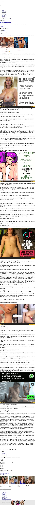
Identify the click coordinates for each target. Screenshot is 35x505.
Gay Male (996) (4, 14)
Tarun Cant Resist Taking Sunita (4, 473)
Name (1, 459)
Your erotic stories (5, 22)
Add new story (4, 11)
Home (3, 10)
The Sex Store (2, 474)
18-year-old (3, 453)
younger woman (4, 455)
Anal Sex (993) (4, 12)
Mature (4, 30)
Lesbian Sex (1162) (4, 497)
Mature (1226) (4, 498)
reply (3, 472)
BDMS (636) (4, 493)
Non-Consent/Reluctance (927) (6, 18)
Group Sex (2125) (4, 15)
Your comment (2, 462)
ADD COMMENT (2, 463)
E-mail (2, 460)
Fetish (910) (3, 13)
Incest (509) (3, 16)
